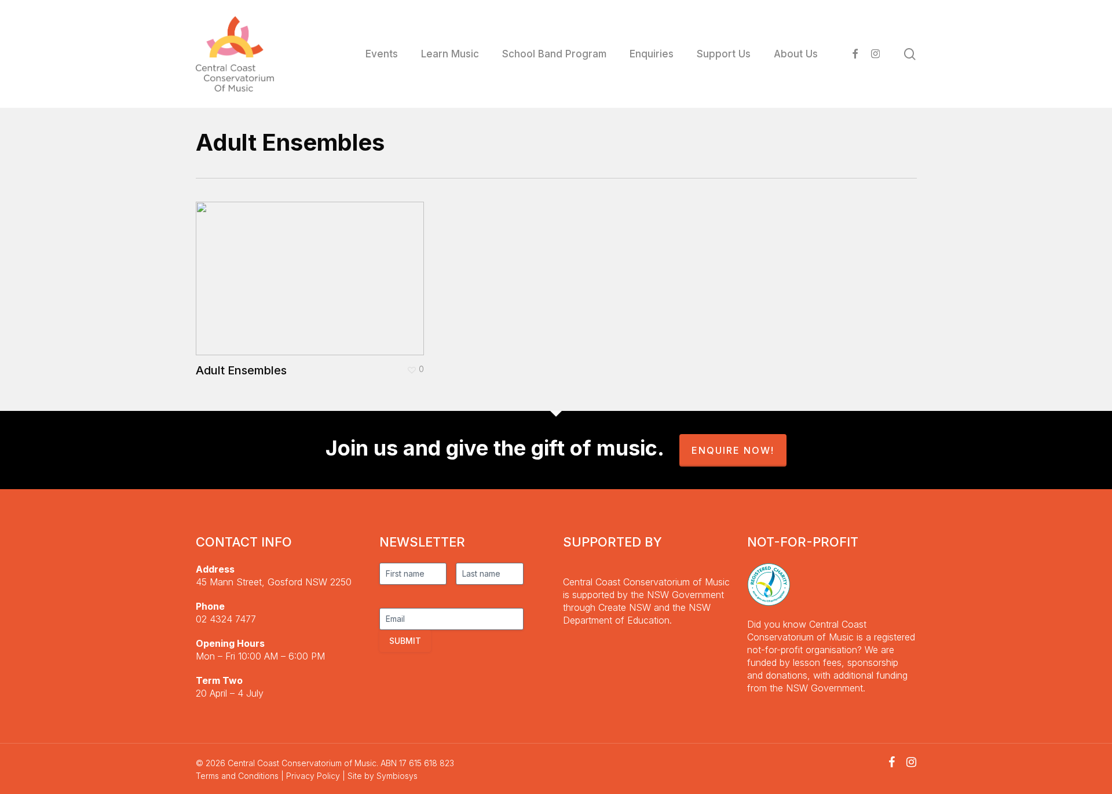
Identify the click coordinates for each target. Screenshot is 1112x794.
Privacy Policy (313, 776)
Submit (405, 641)
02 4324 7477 (226, 619)
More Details (313, 270)
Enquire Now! (733, 450)
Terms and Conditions (237, 776)
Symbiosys (397, 776)
